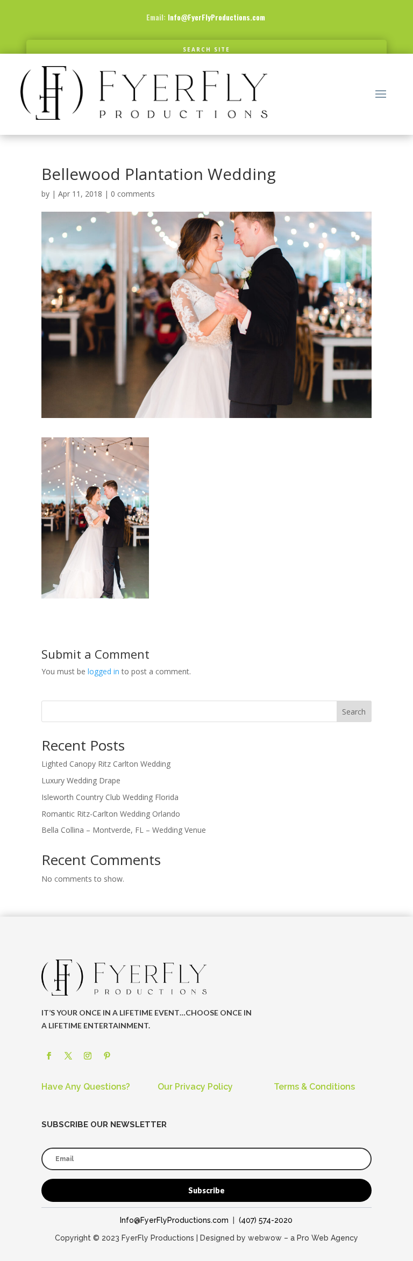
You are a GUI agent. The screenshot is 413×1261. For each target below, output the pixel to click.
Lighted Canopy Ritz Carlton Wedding (105, 764)
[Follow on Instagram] (87, 1055)
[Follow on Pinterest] (107, 1055)
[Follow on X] (68, 1055)
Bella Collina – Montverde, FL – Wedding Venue (123, 830)
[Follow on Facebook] (48, 1055)
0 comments (133, 194)
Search (354, 712)
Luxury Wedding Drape (80, 780)
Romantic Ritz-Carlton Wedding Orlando (110, 814)
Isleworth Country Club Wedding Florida (110, 797)
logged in (103, 671)
